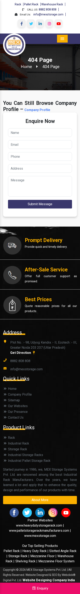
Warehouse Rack (52, 4)
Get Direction (21, 353)
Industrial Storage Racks (25, 455)
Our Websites (17, 406)
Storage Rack (17, 449)
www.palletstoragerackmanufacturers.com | (40, 531)
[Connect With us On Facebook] (21, 23)
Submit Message (40, 204)
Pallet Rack (31, 4)
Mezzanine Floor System (56, 561)
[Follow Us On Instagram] (49, 23)
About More (40, 500)
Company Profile (37, 110)
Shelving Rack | (26, 561)
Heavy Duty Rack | (35, 551)
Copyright (9, 569)
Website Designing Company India (49, 580)
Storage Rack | (18, 556)
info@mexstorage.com (48, 14)
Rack (18, 4)
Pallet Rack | (12, 551)
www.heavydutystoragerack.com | (40, 525)
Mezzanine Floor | (43, 556)
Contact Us (15, 417)
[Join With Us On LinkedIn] (40, 23)
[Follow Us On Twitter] (31, 23)
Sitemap (13, 400)
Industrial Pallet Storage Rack (28, 461)
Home (26, 66)
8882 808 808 (47, 9)
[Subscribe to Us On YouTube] (58, 23)
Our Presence (17, 412)
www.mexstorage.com (40, 536)
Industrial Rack (18, 443)
